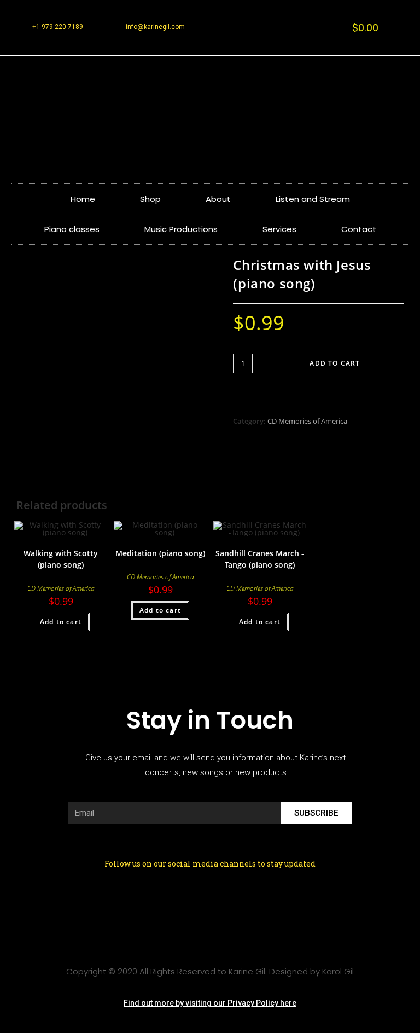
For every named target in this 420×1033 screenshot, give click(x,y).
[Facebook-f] (157, 903)
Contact (358, 229)
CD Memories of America (307, 421)
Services (279, 229)
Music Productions (181, 229)
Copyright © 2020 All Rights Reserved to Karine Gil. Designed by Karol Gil (210, 971)
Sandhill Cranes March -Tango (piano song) (259, 559)
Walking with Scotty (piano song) (61, 559)
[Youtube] (262, 903)
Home (83, 199)
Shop (150, 199)
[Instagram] (192, 903)
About (218, 199)
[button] (210, 1003)
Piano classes (72, 229)
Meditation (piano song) (160, 553)
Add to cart (335, 363)
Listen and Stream (313, 199)
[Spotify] (227, 903)
